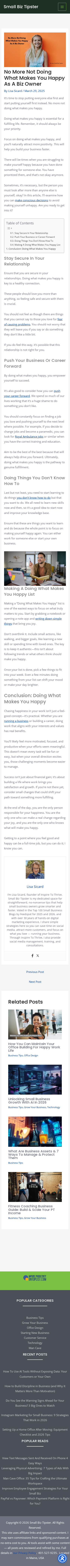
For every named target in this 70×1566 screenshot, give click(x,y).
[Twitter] (37, 956)
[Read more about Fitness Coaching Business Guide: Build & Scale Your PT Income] (35, 1186)
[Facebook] (32, 956)
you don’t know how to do (34, 497)
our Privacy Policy (24, 1553)
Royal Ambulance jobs (29, 436)
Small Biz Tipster (21, 7)
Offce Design (31, 1055)
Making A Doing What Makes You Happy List (37, 244)
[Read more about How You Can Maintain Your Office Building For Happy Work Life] (35, 1024)
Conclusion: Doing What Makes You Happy (32, 248)
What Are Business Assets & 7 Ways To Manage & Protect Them (33, 1154)
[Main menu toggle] (62, 7)
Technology (53, 1107)
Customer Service (35, 1338)
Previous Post (35, 972)
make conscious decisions (31, 200)
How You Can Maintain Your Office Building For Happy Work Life (34, 1047)
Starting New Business (35, 1333)
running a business (16, 721)
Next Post (35, 982)
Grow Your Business (35, 1107)
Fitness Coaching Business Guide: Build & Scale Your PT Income (31, 1209)
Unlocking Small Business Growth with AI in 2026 (29, 1101)
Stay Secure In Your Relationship (31, 233)
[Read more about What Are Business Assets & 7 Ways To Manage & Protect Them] (35, 1131)
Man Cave (35, 1348)
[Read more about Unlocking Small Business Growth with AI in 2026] (35, 1079)
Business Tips (15, 1055)
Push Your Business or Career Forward (35, 236)
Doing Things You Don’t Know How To (34, 240)
